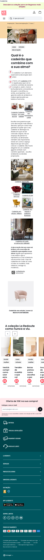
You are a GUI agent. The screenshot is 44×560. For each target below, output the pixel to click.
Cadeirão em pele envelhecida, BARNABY (22, 242)
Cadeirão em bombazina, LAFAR (29, 114)
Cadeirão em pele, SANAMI (21, 114)
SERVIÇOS (6, 464)
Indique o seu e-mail (9, 405)
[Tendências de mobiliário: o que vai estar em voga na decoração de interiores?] (18, 346)
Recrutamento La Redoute (10, 547)
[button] (39, 12)
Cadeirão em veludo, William (16, 212)
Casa (31, 23)
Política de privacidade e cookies (11, 542)
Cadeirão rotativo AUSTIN (14, 114)
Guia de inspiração (22, 23)
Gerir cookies (27, 542)
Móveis (9, 27)
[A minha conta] (34, 12)
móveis (21, 47)
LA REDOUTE (6, 456)
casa (14, 47)
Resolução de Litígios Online (26, 545)
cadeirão (24, 81)
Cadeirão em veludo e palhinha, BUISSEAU (27, 212)
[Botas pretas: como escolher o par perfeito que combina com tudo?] (31, 346)
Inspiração (10, 23)
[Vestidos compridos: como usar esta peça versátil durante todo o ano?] (6, 346)
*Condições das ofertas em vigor (29, 540)
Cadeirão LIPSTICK (16, 196)
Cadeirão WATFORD (22, 182)
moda (6, 359)
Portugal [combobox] (8, 555)
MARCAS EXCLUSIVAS (9, 471)
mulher (6, 362)
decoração (16, 50)
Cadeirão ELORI (27, 196)
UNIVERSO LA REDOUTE (10, 479)
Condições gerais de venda (10, 540)
